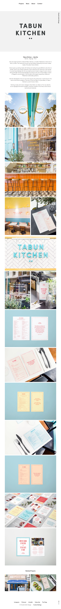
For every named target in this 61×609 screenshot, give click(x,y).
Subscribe (37, 602)
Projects (21, 3)
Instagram (16, 602)
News (27, 3)
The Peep (44, 602)
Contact (39, 3)
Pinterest (24, 602)
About (33, 3)
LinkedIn (30, 602)
